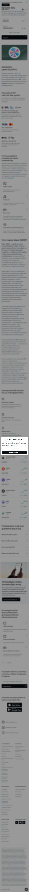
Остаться (14, 449)
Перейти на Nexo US (14, 452)
